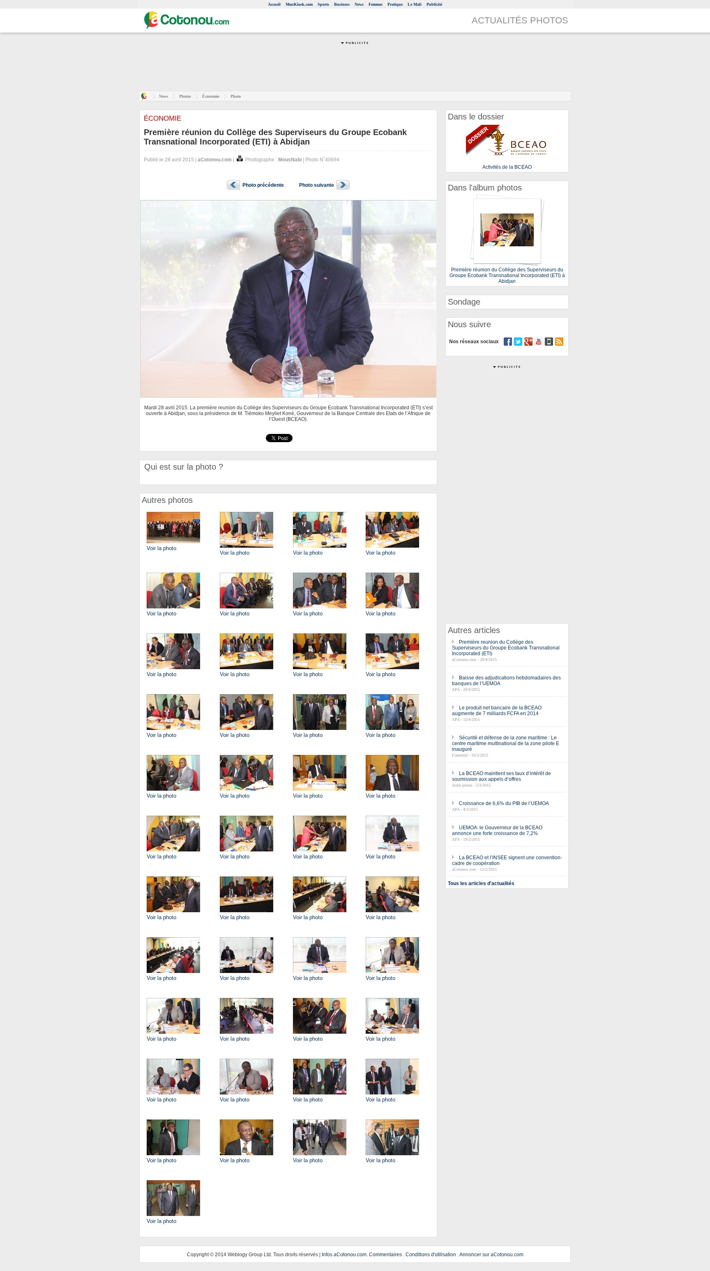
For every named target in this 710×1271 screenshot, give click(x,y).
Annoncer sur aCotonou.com (491, 1254)
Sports (323, 4)
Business (342, 4)
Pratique (395, 4)
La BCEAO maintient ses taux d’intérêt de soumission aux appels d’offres (501, 776)
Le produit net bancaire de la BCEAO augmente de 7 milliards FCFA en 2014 (497, 710)
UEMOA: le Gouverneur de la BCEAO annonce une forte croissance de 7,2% (497, 830)
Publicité (434, 4)
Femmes (376, 4)
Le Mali (415, 4)
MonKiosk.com (299, 4)
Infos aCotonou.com (344, 1254)
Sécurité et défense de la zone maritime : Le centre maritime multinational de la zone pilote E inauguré (505, 743)
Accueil (274, 4)
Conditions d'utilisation (431, 1254)
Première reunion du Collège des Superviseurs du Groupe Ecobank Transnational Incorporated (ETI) (506, 647)
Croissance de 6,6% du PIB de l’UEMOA (504, 803)
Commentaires (385, 1254)
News (359, 4)
